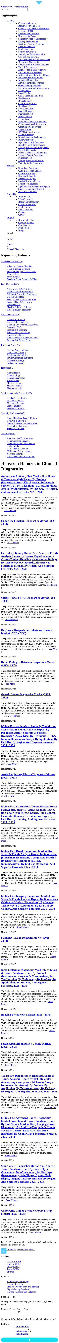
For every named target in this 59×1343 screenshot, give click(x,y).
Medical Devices (26, 108)
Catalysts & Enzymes (16, 421)
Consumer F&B (25, 31)
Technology (8, 433)
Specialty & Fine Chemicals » (31, 54)
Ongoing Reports (26, 222)
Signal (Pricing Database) (18, 1289)
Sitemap (10, 1272)
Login (9, 239)
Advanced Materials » (28, 80)
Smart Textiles (24, 93)
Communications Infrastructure (32, 124)
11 (27, 1249)
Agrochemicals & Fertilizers (31, 142)
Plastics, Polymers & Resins (31, 160)
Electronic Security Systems (31, 44)
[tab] (29, 261)
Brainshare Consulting (28, 168)
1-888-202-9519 (27, 1311)
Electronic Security (15, 403)
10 (24, 1249)
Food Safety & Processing (30, 72)
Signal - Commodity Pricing (31, 189)
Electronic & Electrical (28, 33)
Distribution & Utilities (17, 355)
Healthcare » (24, 98)
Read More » (10, 510)
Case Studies (24, 225)
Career (21, 215)
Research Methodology (28, 202)
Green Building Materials (29, 85)
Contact (21, 212)
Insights (10, 217)
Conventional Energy (16, 352)
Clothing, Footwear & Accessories (33, 28)
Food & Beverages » (27, 67)
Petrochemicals (25, 158)
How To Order (13, 1264)
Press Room (23, 228)
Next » (31, 1249)
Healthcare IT (24, 106)
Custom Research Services (30, 171)
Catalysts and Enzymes (28, 57)
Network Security (26, 134)
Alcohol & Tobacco (16, 319)
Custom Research (15, 1284)
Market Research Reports (29, 181)
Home (9, 244)
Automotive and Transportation (32, 121)
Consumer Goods (10, 314)
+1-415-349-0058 (9, 1311)
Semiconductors (25, 49)
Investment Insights (27, 178)
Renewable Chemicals (28, 62)
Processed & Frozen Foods (30, 77)
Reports (10, 20)
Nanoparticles (24, 90)
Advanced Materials (11, 261)
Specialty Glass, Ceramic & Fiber (22, 279)
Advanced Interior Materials (31, 83)
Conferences (24, 207)
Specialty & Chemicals (13, 413)
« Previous (11, 1249)
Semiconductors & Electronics (16, 393)
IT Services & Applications (19, 451)
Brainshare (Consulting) (17, 1281)
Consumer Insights (26, 173)
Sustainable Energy (15, 363)
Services (10, 165)
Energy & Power (10, 345)
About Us (11, 194)
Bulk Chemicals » (26, 139)
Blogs (21, 230)
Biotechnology (25, 101)
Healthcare (7, 368)
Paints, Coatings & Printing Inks (32, 152)
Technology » (24, 119)
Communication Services (29, 127)
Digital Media (24, 129)
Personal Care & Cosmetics (30, 155)
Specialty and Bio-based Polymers (33, 64)
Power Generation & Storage (20, 358)
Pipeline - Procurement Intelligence (34, 186)
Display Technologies (28, 41)
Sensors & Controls (27, 51)
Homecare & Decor (27, 36)
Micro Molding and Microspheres (33, 88)
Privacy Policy (13, 1266)
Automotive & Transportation (20, 438)
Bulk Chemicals (10, 284)
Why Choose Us (25, 199)
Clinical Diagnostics (27, 103)
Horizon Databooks (27, 176)
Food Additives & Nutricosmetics (22, 423)
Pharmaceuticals (25, 114)
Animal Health (25, 116)
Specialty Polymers (15, 428)
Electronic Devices (26, 46)
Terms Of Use (13, 1269)
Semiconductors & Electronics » (32, 39)
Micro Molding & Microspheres (21, 271)
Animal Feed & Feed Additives (32, 70)
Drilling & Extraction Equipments (33, 147)
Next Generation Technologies (32, 137)
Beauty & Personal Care (29, 26)
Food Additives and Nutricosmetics (34, 59)
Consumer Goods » (27, 23)
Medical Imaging (26, 111)
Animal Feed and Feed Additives (22, 418)
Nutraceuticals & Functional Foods (34, 75)
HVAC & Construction (28, 132)
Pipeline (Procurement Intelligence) (23, 1286)
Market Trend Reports (28, 184)
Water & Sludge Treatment (30, 163)
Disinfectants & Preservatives (31, 145)
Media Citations (25, 209)
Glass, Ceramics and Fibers (30, 95)
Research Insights (26, 220)
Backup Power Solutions (18, 350)
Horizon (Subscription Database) (22, 1292)
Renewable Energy (15, 360)
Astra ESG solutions (27, 191)
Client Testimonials (27, 204)
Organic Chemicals (27, 150)
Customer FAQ (14, 1261)
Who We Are (24, 196)
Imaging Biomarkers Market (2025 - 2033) (26, 1014)
